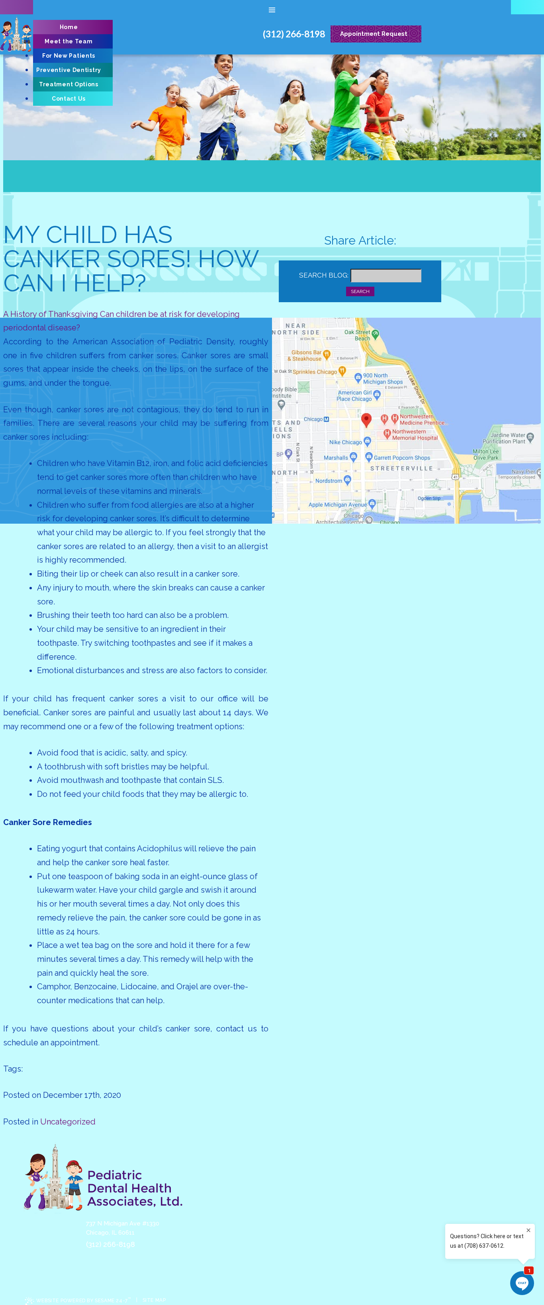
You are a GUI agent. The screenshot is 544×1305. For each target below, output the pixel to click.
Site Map (154, 1300)
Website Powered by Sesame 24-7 (83, 1300)
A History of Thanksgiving (50, 314)
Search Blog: (323, 275)
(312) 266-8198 (110, 1244)
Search (360, 291)
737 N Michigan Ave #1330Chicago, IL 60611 (122, 1228)
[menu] (272, 10)
